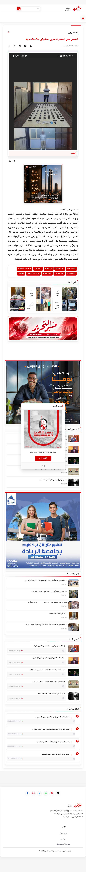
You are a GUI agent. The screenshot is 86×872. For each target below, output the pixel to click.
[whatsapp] (19, 46)
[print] (30, 46)
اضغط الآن (43, 458)
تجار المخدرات (59, 273)
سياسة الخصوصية (63, 844)
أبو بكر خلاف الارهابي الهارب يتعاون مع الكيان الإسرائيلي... (48, 658)
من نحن (63, 839)
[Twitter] (14, 46)
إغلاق (43, 465)
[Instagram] (33, 793)
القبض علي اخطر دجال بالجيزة (58, 613)
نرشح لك (75, 639)
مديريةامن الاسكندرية (24, 268)
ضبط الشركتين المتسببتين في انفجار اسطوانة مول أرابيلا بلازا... (30, 305)
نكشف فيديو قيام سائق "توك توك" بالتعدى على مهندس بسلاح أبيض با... (46, 602)
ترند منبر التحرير (72, 429)
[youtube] (52, 793)
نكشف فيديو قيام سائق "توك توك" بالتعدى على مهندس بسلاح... (30, 293)
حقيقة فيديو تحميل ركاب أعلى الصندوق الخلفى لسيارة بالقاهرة (56, 305)
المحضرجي (38, 268)
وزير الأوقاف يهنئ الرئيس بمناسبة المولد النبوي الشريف (49, 646)
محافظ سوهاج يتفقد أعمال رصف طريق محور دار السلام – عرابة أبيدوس (46, 580)
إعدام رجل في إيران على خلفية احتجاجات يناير (53, 480)
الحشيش (21, 273)
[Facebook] (9, 46)
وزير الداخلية (59, 268)
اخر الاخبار (74, 574)
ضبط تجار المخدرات (33, 273)
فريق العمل (64, 833)
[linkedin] (58, 793)
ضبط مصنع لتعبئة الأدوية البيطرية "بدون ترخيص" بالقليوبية (56, 293)
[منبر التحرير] (73, 8)
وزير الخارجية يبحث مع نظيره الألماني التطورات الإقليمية (49, 681)
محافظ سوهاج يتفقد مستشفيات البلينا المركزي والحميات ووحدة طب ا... (46, 624)
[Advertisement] (45, 776)
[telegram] (25, 46)
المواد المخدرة (71, 273)
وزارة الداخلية (71, 268)
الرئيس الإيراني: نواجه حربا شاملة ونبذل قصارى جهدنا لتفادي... (47, 670)
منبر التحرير (48, 268)
